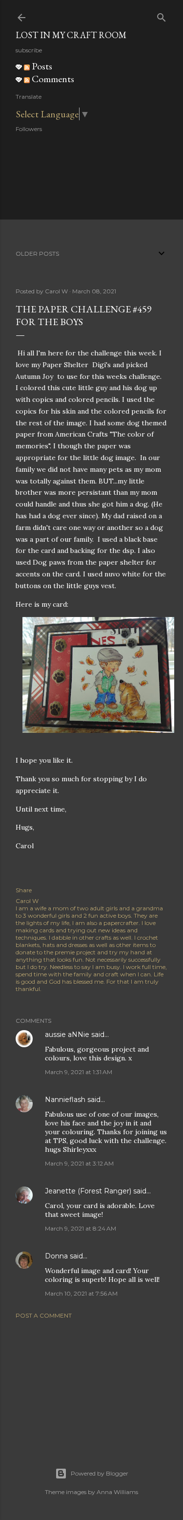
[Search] (161, 15)
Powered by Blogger (99, 1473)
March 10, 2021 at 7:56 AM (81, 1293)
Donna (56, 1256)
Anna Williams (117, 1492)
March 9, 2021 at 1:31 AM (78, 1072)
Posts (41, 66)
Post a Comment (44, 1315)
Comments (52, 78)
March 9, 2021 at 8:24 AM (80, 1228)
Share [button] (24, 890)
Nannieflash (65, 1099)
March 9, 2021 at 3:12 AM (79, 1163)
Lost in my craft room (71, 35)
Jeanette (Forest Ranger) (89, 1191)
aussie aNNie (67, 1034)
